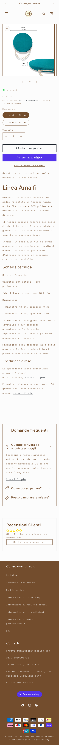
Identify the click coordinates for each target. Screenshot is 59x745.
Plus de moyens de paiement (29, 165)
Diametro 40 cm (16, 122)
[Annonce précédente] (6, 3)
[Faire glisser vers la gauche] (22, 81)
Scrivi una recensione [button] (29, 542)
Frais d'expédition (29, 101)
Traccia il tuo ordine (20, 582)
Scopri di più (16, 479)
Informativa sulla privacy (23, 597)
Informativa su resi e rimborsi (26, 604)
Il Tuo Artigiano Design (29, 737)
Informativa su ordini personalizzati (20, 621)
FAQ (8, 631)
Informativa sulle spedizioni (25, 612)
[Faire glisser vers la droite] (36, 81)
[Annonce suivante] (53, 3)
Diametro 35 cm (16, 115)
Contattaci (13, 575)
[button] (6, 13)
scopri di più (35, 377)
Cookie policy (15, 590)
